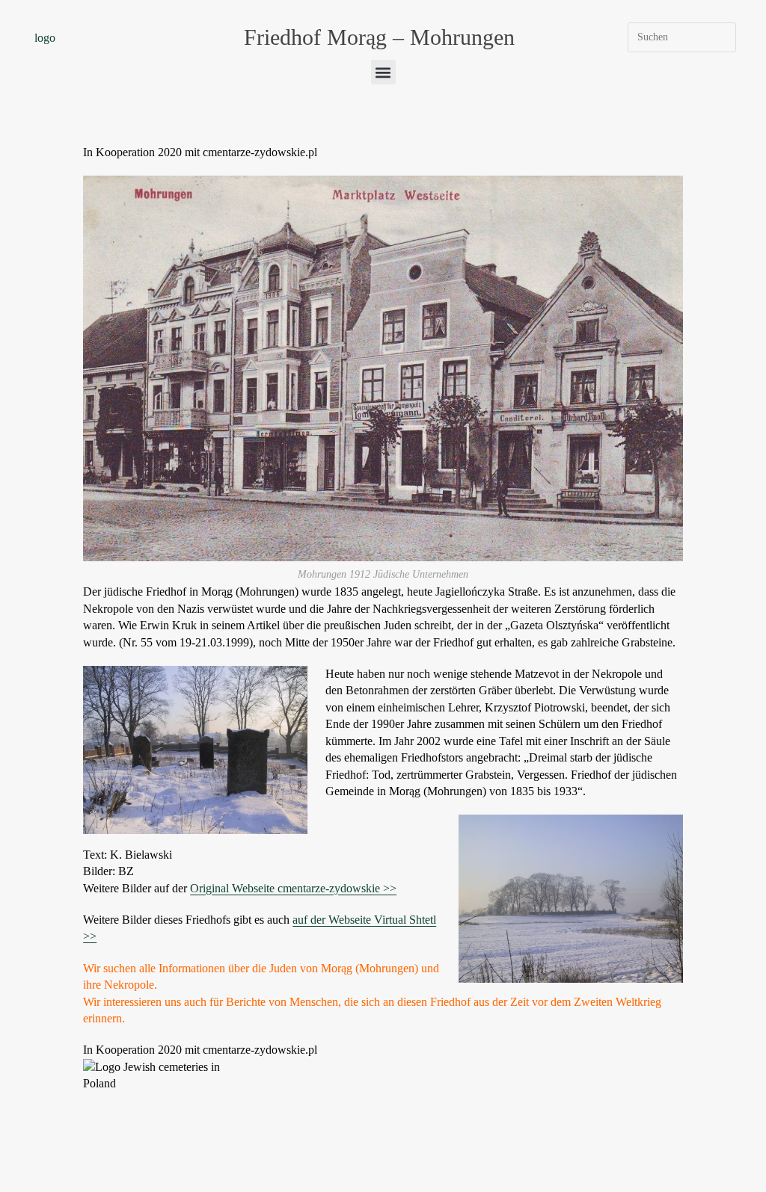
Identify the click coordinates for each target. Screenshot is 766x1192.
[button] (383, 72)
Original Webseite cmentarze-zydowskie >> (293, 888)
